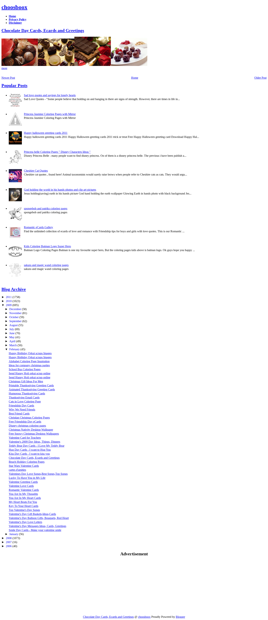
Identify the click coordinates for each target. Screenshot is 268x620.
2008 (9, 538)
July (12, 329)
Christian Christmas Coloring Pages (29, 417)
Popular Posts (14, 85)
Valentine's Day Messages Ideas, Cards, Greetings (37, 526)
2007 (9, 542)
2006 (9, 546)
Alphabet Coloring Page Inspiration (29, 361)
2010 (9, 301)
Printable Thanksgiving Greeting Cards (31, 385)
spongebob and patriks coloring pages (45, 208)
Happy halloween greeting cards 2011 (45, 132)
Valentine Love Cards (21, 485)
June (12, 333)
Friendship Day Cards (21, 405)
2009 (9, 305)
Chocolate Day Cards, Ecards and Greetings (42, 30)
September (15, 321)
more (4, 68)
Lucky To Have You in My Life (27, 477)
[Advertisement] (32, 585)
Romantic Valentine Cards (24, 489)
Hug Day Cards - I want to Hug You (30, 449)
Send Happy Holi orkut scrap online (29, 373)
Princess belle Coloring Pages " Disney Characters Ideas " (57, 151)
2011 (9, 297)
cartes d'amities (17, 469)
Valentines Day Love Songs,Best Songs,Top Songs (38, 473)
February (14, 349)
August (13, 325)
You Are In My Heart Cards (25, 497)
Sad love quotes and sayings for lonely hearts (50, 95)
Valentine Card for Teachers (25, 437)
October (14, 317)
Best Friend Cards (19, 413)
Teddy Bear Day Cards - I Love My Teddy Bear (36, 445)
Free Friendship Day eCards (25, 421)
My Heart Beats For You (23, 501)
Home (134, 77)
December (15, 309)
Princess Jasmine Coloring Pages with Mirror (50, 114)
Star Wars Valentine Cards (24, 465)
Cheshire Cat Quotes (36, 170)
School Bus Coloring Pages (24, 369)
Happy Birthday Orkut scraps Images (30, 353)
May (12, 337)
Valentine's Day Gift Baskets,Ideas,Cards (32, 514)
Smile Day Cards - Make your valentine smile (35, 530)
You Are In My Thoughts (23, 493)
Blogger (180, 616)
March (13, 345)
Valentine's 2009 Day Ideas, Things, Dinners (34, 441)
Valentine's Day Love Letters (25, 522)
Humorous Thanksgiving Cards (27, 393)
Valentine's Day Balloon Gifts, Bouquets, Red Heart (39, 518)
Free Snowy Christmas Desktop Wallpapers (34, 433)
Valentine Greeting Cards (23, 481)
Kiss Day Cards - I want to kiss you (29, 453)
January (14, 534)
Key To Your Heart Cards (23, 506)
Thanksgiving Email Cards (24, 397)
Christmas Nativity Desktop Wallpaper (31, 429)
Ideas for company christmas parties (29, 365)
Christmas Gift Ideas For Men (26, 381)
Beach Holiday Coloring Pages (26, 461)
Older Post (260, 77)
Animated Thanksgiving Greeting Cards (32, 389)
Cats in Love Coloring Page (25, 401)
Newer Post (8, 77)
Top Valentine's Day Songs (24, 510)
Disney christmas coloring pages (27, 425)
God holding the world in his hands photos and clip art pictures (60, 189)
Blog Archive (13, 289)
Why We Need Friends (22, 409)
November (15, 313)
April (12, 341)
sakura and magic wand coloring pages (46, 265)
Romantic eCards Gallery (38, 227)
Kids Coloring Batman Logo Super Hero (47, 246)
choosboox (14, 7)
